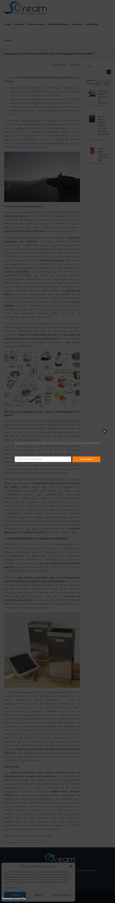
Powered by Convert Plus (14, 898)
